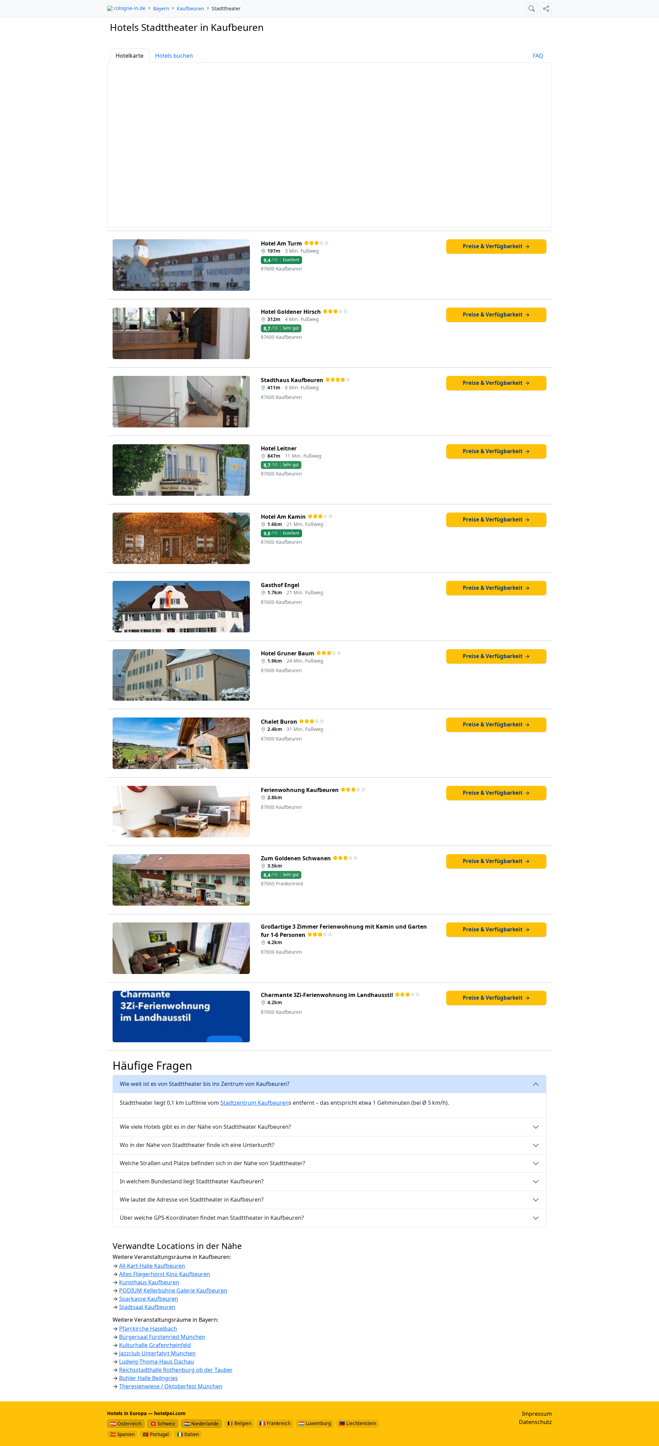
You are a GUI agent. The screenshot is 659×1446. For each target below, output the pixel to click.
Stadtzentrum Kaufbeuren (254, 1102)
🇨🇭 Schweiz (162, 1423)
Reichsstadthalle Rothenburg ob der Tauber (176, 1370)
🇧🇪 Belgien (239, 1423)
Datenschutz (535, 1422)
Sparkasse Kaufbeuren (148, 1298)
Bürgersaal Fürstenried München (162, 1337)
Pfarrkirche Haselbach (148, 1328)
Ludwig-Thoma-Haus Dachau (156, 1361)
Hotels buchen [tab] (174, 55)
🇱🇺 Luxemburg (315, 1423)
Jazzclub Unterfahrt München (157, 1353)
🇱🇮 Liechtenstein (357, 1423)
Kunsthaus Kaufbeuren (149, 1282)
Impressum (537, 1414)
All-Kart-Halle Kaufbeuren (152, 1266)
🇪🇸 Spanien (122, 1434)
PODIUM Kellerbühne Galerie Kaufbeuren (173, 1290)
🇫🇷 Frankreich (274, 1423)
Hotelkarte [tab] (129, 55)
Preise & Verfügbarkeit (496, 246)
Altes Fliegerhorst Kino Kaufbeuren (164, 1274)
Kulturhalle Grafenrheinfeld (155, 1345)
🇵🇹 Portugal (156, 1434)
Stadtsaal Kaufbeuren (147, 1307)
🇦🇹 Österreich (125, 1423)
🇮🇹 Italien (188, 1434)
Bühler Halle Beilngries (148, 1378)
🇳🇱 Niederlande (201, 1423)
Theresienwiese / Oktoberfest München (170, 1386)
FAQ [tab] (538, 55)
